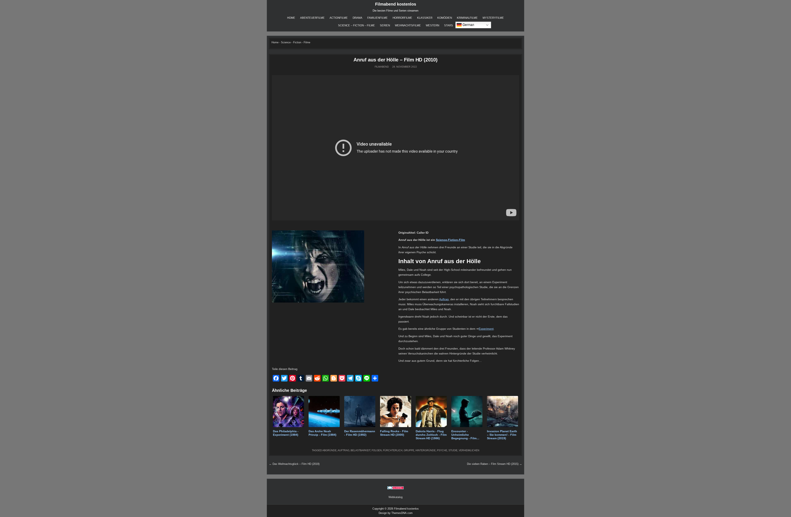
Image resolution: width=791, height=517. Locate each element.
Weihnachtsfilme (408, 25)
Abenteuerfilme (312, 17)
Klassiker (424, 17)
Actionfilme (339, 17)
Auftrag (444, 299)
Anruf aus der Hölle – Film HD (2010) (395, 59)
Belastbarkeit (360, 450)
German (468, 24)
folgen (377, 450)
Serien (385, 25)
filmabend (382, 67)
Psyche (442, 450)
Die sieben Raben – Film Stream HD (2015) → (494, 463)
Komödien (444, 17)
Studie (453, 450)
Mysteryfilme (493, 17)
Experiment (486, 328)
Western (432, 25)
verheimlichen (469, 450)
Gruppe (409, 450)
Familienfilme (377, 17)
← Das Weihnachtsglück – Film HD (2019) (294, 463)
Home (291, 17)
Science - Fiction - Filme (295, 42)
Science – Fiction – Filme (356, 25)
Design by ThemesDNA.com (396, 513)
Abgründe (329, 450)
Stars (448, 25)
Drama (357, 17)
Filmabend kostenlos (395, 4)
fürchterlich (393, 450)
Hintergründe (425, 450)
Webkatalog (395, 497)
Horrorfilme (402, 17)
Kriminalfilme (467, 17)
